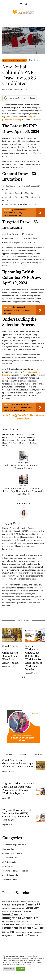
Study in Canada (10, 875)
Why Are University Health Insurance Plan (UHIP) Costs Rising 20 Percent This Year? (17, 815)
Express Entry (9, 849)
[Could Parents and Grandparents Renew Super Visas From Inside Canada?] (40, 765)
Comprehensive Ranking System (11, 908)
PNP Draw (5, 932)
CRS (23, 908)
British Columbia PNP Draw (14, 437)
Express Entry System (23, 911)
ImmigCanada (8, 440)
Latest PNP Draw (10, 443)
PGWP (36, 928)
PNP (5, 445)
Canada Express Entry (33, 901)
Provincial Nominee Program (14, 60)
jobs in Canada (7, 921)
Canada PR (32, 437)
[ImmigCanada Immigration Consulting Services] (23, 11)
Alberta (4, 901)
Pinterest (17, 429)
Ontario (41, 925)
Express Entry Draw (8, 911)
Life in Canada (9, 862)
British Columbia (13, 901)
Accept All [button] (21, 969)
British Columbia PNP (25, 434)
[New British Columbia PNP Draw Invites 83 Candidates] (23, 40)
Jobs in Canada (10, 857)
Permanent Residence (28, 443)
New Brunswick (29, 925)
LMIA (22, 925)
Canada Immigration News (14, 844)
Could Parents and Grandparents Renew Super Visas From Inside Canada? (18, 763)
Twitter (14, 429)
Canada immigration (13, 904)
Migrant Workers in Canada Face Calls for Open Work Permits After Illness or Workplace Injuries (18, 788)
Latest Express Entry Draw (22, 921)
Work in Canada (10, 879)
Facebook (10, 429)
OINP (36, 925)
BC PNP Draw (8, 434)
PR (12, 931)
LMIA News (8, 866)
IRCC (35, 918)
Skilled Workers (37, 932)
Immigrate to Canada (26, 440)
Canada (23, 901)
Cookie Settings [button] (9, 969)
